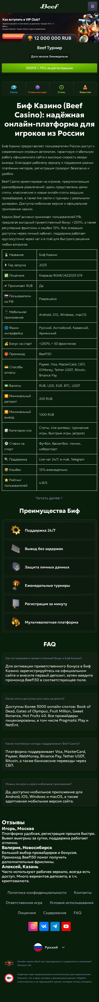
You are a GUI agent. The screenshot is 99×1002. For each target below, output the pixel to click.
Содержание (54, 912)
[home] (49, 6)
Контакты (83, 892)
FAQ (77, 912)
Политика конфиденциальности (37, 892)
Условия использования (71, 902)
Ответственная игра (24, 902)
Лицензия (27, 912)
